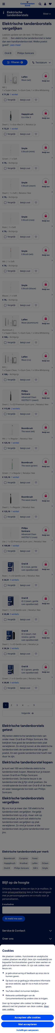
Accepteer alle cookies (28, 1017)
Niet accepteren (27, 1024)
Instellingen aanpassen (27, 1030)
